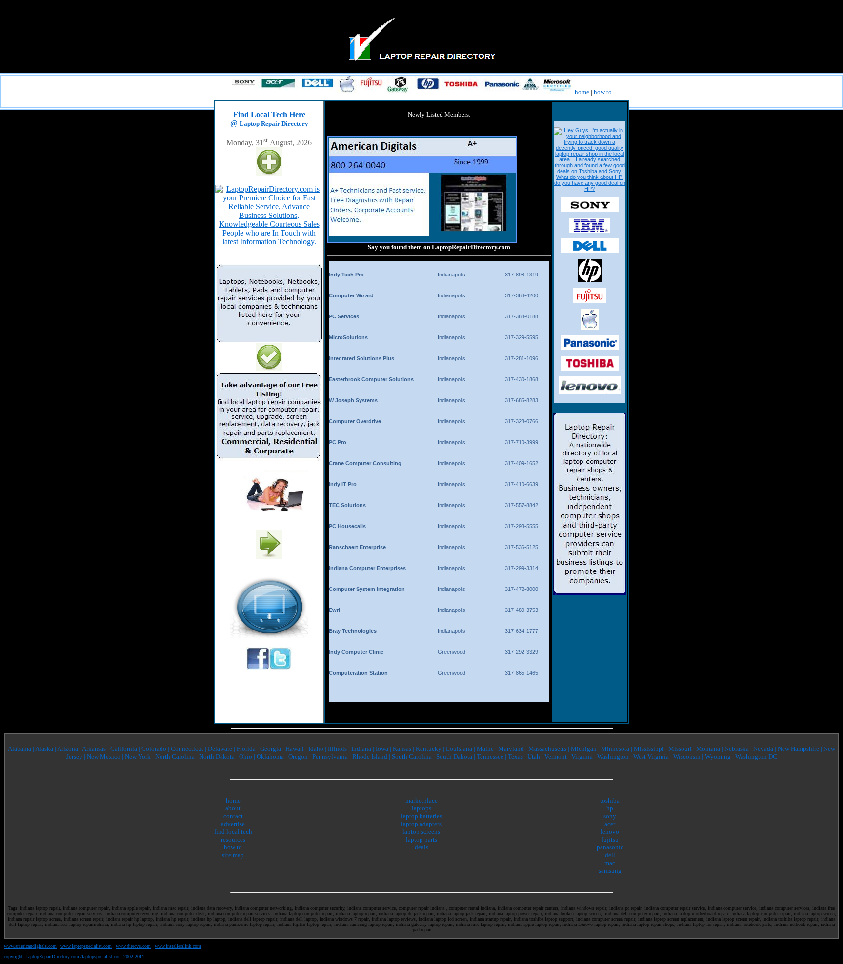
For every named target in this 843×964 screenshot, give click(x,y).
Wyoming (718, 756)
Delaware (220, 748)
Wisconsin (687, 756)
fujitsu (610, 839)
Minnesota (615, 748)
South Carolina (412, 756)
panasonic (610, 847)
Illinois (337, 748)
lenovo (610, 831)
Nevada (764, 748)
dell (610, 855)
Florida (246, 748)
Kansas (402, 748)
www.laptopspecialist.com (86, 946)
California (123, 748)
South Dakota (454, 756)
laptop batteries (421, 816)
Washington (613, 756)
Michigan (584, 748)
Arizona (67, 748)
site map (233, 855)
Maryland (511, 748)
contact (233, 816)
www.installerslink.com (178, 946)
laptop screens (421, 831)
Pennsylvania (330, 756)
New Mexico (103, 756)
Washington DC (756, 756)
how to (603, 92)
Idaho (315, 748)
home (582, 92)
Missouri (680, 748)
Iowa (383, 748)
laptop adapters (421, 823)
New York (138, 756)
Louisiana (459, 748)
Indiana (361, 748)
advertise (233, 823)
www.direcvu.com (133, 946)
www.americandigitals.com (30, 946)
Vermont (555, 756)
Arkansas (94, 748)
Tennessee (490, 756)
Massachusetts (547, 748)
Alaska (44, 748)
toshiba (610, 800)
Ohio (245, 756)
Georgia (270, 748)
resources (233, 839)
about (233, 808)
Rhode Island (369, 756)
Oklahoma (270, 756)
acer (609, 823)
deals (421, 847)
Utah (533, 756)
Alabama (19, 748)
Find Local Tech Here (269, 114)
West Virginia (651, 756)
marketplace (421, 800)
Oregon (298, 756)
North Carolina (175, 756)
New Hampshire (798, 748)
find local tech (233, 831)
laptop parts (421, 839)
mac (609, 862)
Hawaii (295, 748)
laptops (421, 808)
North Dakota (217, 756)
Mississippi (649, 748)
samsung (610, 870)
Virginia (582, 756)
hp (609, 808)
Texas (516, 756)
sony (609, 816)
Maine (485, 748)
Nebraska (737, 748)
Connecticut (187, 748)
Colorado (153, 748)
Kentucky (429, 748)
